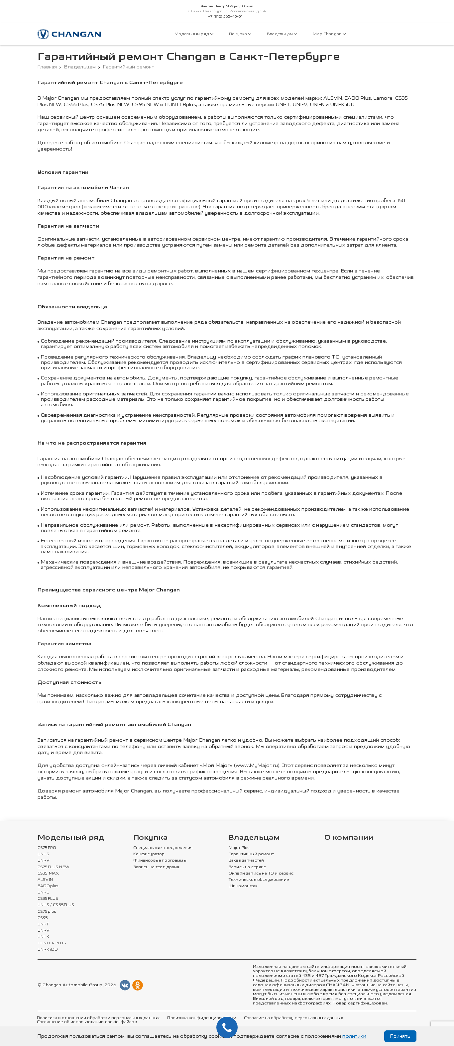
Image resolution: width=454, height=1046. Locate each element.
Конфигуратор (149, 854)
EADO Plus (358, 98)
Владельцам (280, 34)
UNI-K (317, 104)
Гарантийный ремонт (251, 854)
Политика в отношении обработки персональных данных (98, 1018)
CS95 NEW (145, 104)
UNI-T (283, 104)
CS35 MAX (48, 874)
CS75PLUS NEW (53, 867)
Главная (47, 67)
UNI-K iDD (342, 104)
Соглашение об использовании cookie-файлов (87, 1022)
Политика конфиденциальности (201, 1018)
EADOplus (48, 886)
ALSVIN (332, 98)
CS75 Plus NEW (110, 104)
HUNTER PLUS (52, 943)
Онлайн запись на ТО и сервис (261, 874)
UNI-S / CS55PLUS (56, 905)
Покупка (238, 34)
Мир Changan (328, 34)
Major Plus (239, 848)
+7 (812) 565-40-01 (225, 17)
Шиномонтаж (243, 886)
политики (354, 1036)
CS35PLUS (48, 899)
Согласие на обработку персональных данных (293, 1018)
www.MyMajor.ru (257, 765)
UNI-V (300, 104)
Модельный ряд (192, 34)
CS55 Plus (76, 104)
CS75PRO (47, 848)
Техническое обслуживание (259, 880)
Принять (400, 1036)
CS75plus (47, 912)
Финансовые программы (159, 861)
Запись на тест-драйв (156, 867)
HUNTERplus (180, 104)
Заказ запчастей (246, 861)
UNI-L (43, 892)
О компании (349, 838)
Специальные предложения (163, 848)
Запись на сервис (247, 867)
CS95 (43, 918)
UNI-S (43, 854)
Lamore (383, 98)
